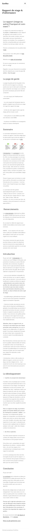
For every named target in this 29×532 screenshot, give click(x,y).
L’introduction (6, 153)
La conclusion (6, 476)
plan (21, 139)
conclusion (16, 153)
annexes (15, 517)
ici (10, 65)
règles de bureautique (16, 59)
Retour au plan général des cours (12, 520)
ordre (4, 50)
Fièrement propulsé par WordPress (10, 530)
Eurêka (5, 3)
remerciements (9, 213)
